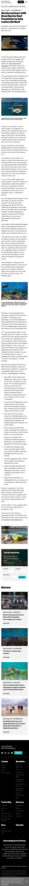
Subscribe (22, 577)
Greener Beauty (13, 373)
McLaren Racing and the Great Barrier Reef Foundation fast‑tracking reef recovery (13, 617)
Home (2, 6)
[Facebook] (2, 753)
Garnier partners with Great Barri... (17, 6)
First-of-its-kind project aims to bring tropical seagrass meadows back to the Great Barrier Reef (14, 687)
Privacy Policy (11, 562)
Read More (6, 623)
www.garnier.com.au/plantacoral (11, 520)
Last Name (17, 568)
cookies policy (4, 884)
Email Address (6, 574)
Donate (21, 2)
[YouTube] (12, 753)
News (6, 6)
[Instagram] (5, 753)
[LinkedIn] (9, 753)
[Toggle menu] (26, 2)
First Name (5, 568)
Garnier (17, 59)
